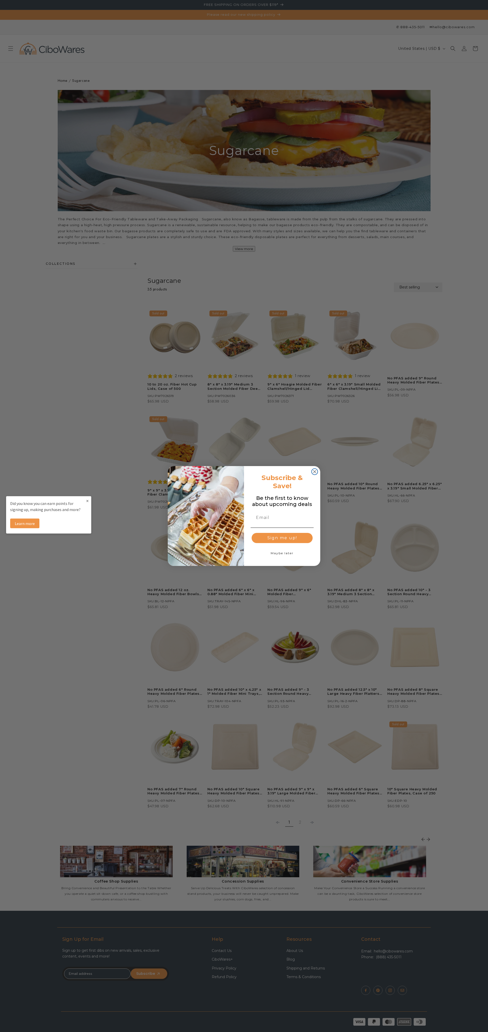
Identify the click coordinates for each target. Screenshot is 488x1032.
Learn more (25, 523)
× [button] (87, 500)
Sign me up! (282, 537)
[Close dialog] (315, 472)
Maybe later (282, 553)
